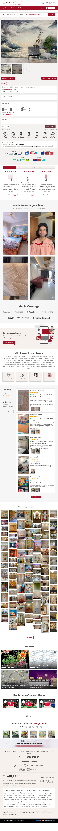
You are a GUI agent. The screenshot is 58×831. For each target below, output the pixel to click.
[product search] (43, 3)
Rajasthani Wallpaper (18, 801)
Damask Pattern (9, 795)
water (46, 146)
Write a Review (8, 412)
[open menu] (54, 3)
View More (29, 637)
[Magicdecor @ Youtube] (26, 726)
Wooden (30, 799)
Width (3, 107)
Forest (19, 795)
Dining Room (46, 803)
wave (49, 146)
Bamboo (15, 794)
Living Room (20, 803)
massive (18, 146)
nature (22, 146)
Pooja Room (32, 803)
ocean (25, 146)
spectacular (38, 146)
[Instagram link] (30, 757)
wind (51, 146)
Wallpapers (21, 144)
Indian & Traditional (41, 792)
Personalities (31, 804)
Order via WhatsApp (8, 78)
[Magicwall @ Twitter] (33, 726)
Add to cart (5, 126)
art (5, 146)
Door (5, 806)
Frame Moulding (10, 806)
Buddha (5, 803)
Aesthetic (12, 792)
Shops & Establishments (31, 797)
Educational (38, 804)
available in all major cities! (29, 11)
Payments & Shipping (10, 751)
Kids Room (6, 792)
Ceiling (51, 794)
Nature (48, 792)
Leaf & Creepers (39, 795)
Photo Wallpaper (43, 806)
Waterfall (35, 799)
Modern (21, 806)
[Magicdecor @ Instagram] (30, 726)
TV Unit (37, 806)
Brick (43, 794)
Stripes (12, 799)
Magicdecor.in (10, 820)
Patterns (49, 795)
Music (45, 795)
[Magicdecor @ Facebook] (41, 726)
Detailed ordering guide (29, 195)
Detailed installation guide (47, 195)
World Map (33, 792)
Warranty (29, 753)
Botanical (39, 794)
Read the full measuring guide (10, 195)
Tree (29, 794)
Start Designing (9, 342)
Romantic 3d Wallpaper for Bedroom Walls (33, 801)
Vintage (25, 799)
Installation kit (8, 114)
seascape (31, 146)
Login (41, 8)
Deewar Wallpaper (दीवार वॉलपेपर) (45, 799)
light (15, 146)
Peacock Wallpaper (8, 801)
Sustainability (48, 167)
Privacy (52, 751)
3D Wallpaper (45, 790)
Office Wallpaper (41, 797)
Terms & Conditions (42, 751)
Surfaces (17, 799)
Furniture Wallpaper (23, 804)
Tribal (21, 799)
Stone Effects (6, 799)
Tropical (24, 792)
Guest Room (6, 804)
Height (22, 107)
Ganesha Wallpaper (48, 801)
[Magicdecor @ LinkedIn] (37, 726)
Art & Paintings (11, 144)
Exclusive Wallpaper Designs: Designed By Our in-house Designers (26, 790)
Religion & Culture (8, 797)
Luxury (17, 806)
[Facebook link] (35, 757)
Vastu (28, 792)
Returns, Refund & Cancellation (26, 751)
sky (34, 146)
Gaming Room (39, 803)
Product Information (22, 167)
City (4, 795)
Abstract (5, 794)
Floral (15, 795)
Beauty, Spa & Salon (22, 794)
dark (7, 146)
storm (43, 146)
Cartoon (47, 794)
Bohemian (33, 794)
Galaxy (23, 795)
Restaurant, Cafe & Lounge (19, 797)
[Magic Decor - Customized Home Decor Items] (12, 3)
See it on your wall (50, 78)
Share (4, 83)
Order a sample (50, 126)
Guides (9, 167)
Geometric (28, 795)
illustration (11, 146)
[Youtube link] (28, 757)
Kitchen (26, 803)
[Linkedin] (33, 757)
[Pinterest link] (38, 757)
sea (28, 146)
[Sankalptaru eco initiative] (47, 781)
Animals (10, 794)
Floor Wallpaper (14, 804)
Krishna (9, 803)
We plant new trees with (47, 777)
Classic (16, 144)
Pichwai (32, 806)
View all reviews (36, 497)
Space (47, 797)
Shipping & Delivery (36, 167)
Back (52, 14)
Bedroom (15, 803)
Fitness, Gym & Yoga (46, 804)
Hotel (33, 795)
